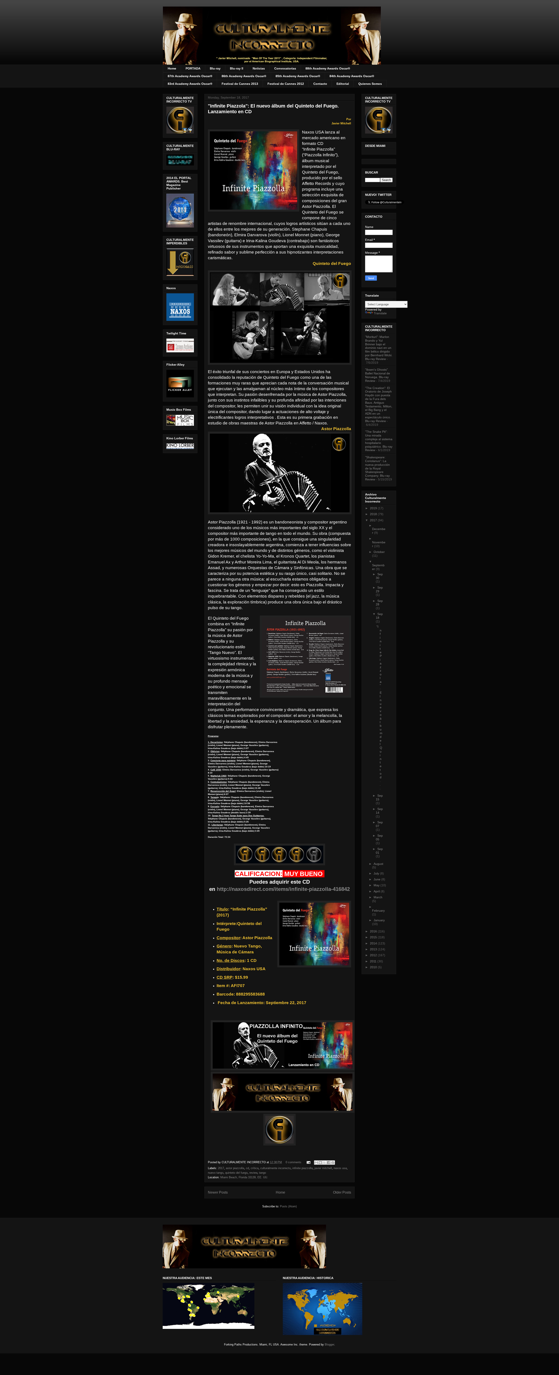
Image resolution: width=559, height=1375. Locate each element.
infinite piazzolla (302, 1168)
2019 (374, 508)
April (377, 891)
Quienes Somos (370, 83)
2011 (373, 961)
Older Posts (342, 1192)
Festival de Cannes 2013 (240, 83)
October (379, 552)
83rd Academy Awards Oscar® (190, 83)
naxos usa (340, 1168)
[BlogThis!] (320, 1162)
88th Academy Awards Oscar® (327, 68)
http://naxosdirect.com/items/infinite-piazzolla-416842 (283, 889)
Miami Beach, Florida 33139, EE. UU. (244, 1177)
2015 (374, 937)
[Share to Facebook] (328, 1162)
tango (262, 1172)
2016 (374, 931)
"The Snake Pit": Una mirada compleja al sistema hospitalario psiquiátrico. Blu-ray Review (378, 441)
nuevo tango (215, 1172)
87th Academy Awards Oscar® (190, 76)
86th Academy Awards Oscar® (244, 76)
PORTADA (193, 68)
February (378, 910)
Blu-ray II (236, 68)
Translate (380, 313)
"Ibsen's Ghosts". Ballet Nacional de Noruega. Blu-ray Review (377, 375)
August (378, 864)
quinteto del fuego (236, 1172)
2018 (374, 514)
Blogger (329, 1344)
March (378, 897)
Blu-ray (215, 68)
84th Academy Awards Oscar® (352, 76)
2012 (374, 955)
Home (172, 68)
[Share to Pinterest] (333, 1162)
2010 (374, 967)
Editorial (342, 83)
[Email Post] (308, 1162)
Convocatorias (285, 68)
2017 (221, 1168)
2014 (374, 943)
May (377, 885)
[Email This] (316, 1162)
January (379, 920)
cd (247, 1168)
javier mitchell (323, 1168)
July (377, 873)
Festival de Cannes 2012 (285, 83)
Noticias (259, 68)
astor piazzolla (235, 1168)
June (377, 879)
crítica (255, 1168)
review (253, 1172)
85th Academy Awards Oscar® (298, 76)
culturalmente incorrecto (275, 1168)
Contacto (320, 83)
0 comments (293, 1162)
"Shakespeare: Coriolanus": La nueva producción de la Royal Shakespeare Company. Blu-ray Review (377, 468)
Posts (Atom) (288, 1206)
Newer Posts (218, 1192)
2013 (374, 949)
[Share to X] (324, 1162)
